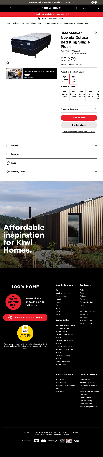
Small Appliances (63, 293)
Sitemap (66, 435)
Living (58, 302)
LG (81, 308)
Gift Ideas (60, 392)
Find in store (79, 125)
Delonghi (83, 296)
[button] (92, 2)
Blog (58, 389)
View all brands (86, 323)
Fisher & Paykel (86, 302)
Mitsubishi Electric (87, 311)
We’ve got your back (89, 407)
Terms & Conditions (53, 435)
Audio (58, 308)
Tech (58, 311)
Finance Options (87, 382)
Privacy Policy (39, 435)
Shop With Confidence (89, 392)
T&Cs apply (8, 344)
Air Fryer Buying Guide (65, 325)
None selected (62, 14)
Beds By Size (24, 23)
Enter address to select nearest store (79, 132)
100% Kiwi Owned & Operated (53, 18)
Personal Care (62, 296)
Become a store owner (65, 385)
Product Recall (86, 404)
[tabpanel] (31, 45)
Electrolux (84, 299)
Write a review (80, 53)
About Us (60, 379)
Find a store (61, 382)
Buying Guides (62, 320)
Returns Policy (86, 401)
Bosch (82, 293)
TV (57, 305)
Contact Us (85, 379)
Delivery (83, 395)
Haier (82, 305)
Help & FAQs (85, 398)
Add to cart (79, 118)
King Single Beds (37, 23)
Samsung (84, 317)
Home (8, 23)
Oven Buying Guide (64, 346)
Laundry (59, 299)
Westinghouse (86, 320)
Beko (82, 290)
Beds (15, 23)
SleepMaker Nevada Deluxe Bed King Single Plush (67, 23)
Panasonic (84, 314)
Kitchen (59, 290)
